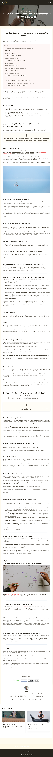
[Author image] (22, 20)
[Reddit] (31, 754)
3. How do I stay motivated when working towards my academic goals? (20, 83)
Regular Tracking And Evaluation (12, 65)
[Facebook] (21, 754)
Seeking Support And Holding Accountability (14, 76)
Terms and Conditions (18, 746)
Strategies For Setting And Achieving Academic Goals (15, 68)
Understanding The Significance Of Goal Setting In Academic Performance (19, 51)
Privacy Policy (27, 746)
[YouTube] (27, 754)
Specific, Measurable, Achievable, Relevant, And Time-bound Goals (18, 61)
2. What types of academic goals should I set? (14, 81)
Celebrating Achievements (10, 66)
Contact (37, 746)
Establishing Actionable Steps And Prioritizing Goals (15, 75)
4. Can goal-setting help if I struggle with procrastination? (17, 85)
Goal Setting (23, 11)
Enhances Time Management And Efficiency (14, 56)
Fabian (25, 19)
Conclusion (6, 86)
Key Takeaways (8, 50)
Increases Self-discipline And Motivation (13, 55)
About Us (33, 746)
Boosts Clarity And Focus (10, 53)
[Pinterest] (25, 754)
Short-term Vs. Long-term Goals (11, 70)
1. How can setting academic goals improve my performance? (18, 80)
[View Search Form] (51, 2)
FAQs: (5, 78)
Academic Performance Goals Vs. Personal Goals (15, 71)
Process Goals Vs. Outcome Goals (12, 73)
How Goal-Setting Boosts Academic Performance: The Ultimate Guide (18, 48)
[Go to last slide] (3, 722)
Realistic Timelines (9, 63)
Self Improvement (29, 11)
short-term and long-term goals (22, 606)
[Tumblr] (29, 754)
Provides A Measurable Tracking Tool (12, 58)
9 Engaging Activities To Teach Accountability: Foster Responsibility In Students (13, 726)
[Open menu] (48, 2)
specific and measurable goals (12, 594)
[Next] (48, 722)
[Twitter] (23, 754)
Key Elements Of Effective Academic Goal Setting (14, 60)
